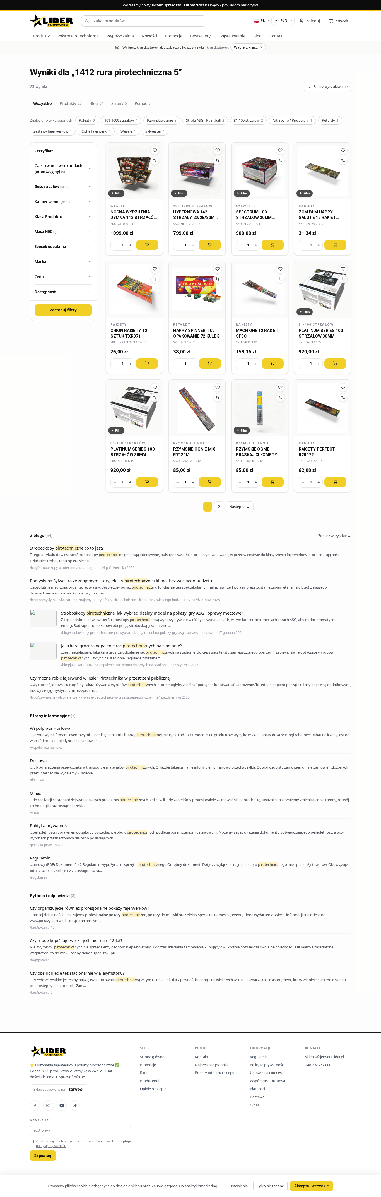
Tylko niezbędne (270, 1185)
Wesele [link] (117, 206)
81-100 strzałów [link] (316, 324)
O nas (254, 1104)
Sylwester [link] (247, 206)
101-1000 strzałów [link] (193, 206)
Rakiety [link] (307, 206)
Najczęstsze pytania (211, 1064)
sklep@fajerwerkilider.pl (324, 1056)
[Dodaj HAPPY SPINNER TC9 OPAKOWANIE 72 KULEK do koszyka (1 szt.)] (210, 363)
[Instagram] (48, 1105)
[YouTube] (62, 1105)
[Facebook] (35, 1105)
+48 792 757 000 (318, 1064)
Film (118, 193)
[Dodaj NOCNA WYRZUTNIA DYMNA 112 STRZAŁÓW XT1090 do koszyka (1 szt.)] (147, 245)
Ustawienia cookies (266, 1072)
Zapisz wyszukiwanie (331, 86)
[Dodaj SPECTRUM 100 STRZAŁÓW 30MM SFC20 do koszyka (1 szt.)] (273, 245)
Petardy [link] (182, 324)
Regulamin (259, 1056)
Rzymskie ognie (162, 120)
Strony (119, 103)
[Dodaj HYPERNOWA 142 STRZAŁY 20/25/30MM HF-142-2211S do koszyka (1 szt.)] (210, 245)
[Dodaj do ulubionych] (154, 150)
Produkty (71, 103)
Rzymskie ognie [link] (190, 443)
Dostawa (257, 1096)
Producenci (149, 1080)
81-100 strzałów (248, 120)
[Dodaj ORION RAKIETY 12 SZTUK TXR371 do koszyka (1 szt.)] (147, 363)
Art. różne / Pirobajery (292, 120)
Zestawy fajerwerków (52, 131)
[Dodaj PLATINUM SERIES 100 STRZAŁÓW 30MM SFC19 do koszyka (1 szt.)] (335, 363)
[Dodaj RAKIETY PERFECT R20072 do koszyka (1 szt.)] (335, 482)
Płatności (257, 1088)
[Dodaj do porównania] (154, 160)
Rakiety (87, 120)
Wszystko (42, 103)
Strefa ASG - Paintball (205, 120)
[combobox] (143, 21)
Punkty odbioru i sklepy (214, 1072)
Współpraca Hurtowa (267, 1080)
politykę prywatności (51, 1145)
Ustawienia (238, 1185)
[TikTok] (75, 1105)
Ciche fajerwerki (96, 131)
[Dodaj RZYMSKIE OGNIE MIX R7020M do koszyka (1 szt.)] (210, 482)
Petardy (330, 120)
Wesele (128, 131)
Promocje (148, 1064)
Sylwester (155, 131)
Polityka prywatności (267, 1064)
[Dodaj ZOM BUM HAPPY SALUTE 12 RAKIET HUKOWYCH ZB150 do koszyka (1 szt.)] (335, 245)
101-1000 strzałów (121, 120)
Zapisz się (42, 1155)
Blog (96, 103)
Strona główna (152, 1056)
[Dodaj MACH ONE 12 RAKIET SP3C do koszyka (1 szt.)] (273, 363)
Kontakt (201, 1056)
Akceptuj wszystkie (311, 1185)
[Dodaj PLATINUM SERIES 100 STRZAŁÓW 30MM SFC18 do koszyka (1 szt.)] (147, 482)
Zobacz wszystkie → (334, 535)
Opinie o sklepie (153, 1088)
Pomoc (143, 103)
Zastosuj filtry (63, 309)
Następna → (239, 506)
